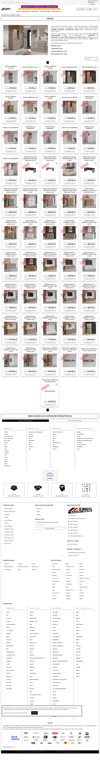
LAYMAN (32, 697)
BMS (7, 648)
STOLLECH (78, 645)
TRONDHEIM (80, 446)
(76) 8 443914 (73, 524)
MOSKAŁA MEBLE (57, 673)
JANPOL (31, 670)
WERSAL (78, 670)
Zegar (80, 598)
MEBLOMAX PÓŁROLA (58, 655)
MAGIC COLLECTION (57, 432)
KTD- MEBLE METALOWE (35, 694)
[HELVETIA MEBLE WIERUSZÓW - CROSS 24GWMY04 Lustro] (30, 77)
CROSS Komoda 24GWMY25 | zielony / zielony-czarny (69, 317)
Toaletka (81, 593)
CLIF (5, 455)
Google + (38, 514)
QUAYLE (55, 449)
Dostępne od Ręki (9, 529)
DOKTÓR (8, 673)
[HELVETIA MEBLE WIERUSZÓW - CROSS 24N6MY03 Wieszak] (50, 107)
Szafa (80, 590)
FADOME (32, 612)
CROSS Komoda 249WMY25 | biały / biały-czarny (50, 317)
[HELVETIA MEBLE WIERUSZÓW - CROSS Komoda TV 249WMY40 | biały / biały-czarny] (50, 296)
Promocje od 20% (9, 535)
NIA (53, 440)
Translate (92, 4)
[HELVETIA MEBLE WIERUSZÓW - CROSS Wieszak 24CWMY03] (30, 137)
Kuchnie (34, 563)
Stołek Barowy (69, 590)
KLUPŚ (31, 685)
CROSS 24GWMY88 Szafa (69, 67)
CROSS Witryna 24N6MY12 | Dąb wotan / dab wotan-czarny (50, 349)
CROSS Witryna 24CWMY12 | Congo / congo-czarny (30, 349)
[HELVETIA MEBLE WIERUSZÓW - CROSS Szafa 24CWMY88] (69, 107)
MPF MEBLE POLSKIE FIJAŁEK (59, 679)
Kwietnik (54, 575)
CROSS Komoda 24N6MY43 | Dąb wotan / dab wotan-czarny (30, 254)
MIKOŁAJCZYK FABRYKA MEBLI (60, 661)
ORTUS (54, 691)
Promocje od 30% (9, 537)
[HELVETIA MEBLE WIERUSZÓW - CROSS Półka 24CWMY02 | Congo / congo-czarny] (89, 360)
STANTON (79, 442)
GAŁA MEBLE (33, 636)
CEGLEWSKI (9, 658)
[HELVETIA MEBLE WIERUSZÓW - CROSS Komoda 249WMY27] (89, 137)
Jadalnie (20, 563)
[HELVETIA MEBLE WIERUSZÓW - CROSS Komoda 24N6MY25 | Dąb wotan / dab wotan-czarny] (11, 328)
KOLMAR (32, 688)
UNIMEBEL (78, 658)
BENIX (7, 636)
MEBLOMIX (55, 658)
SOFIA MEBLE (79, 636)
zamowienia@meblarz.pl (76, 536)
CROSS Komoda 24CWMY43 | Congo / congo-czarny (10, 254)
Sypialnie (34, 569)
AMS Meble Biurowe (11, 624)
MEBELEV (55, 624)
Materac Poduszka (84, 578)
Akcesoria (54, 563)
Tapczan (68, 593)
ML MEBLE (55, 667)
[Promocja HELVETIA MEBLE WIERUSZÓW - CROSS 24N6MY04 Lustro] (26, 103)
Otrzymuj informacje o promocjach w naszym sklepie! (47, 522)
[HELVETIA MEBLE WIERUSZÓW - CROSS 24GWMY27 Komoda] (50, 77)
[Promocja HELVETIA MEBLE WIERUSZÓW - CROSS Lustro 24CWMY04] (6, 134)
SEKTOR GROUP (79, 624)
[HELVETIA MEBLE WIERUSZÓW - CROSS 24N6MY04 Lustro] (30, 107)
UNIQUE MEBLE (79, 661)
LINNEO (31, 704)
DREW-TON (8, 676)
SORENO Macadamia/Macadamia (84, 440)
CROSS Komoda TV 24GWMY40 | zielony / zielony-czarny (30, 286)
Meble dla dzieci (8, 566)
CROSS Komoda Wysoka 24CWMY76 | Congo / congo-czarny (50, 190)
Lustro (67, 578)
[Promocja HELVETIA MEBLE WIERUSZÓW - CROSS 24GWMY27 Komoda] (45, 73)
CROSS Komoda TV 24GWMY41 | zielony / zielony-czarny (10, 286)
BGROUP (8, 642)
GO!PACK (32, 645)
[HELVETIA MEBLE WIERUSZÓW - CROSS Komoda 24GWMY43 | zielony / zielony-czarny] (69, 233)
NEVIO (54, 438)
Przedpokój (69, 584)
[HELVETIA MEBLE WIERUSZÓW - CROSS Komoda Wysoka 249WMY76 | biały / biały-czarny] (30, 201)
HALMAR (32, 655)
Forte (31, 624)
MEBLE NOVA (56, 639)
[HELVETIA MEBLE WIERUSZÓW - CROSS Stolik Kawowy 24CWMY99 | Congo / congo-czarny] (50, 169)
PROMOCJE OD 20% (39, 6)
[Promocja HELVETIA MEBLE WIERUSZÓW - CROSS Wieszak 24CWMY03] (26, 134)
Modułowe (68, 581)
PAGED (54, 694)
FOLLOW (31, 434)
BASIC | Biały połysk (8, 438)
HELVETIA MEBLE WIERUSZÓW (37, 658)
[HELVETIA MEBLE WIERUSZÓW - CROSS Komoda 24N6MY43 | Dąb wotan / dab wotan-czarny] (30, 264)
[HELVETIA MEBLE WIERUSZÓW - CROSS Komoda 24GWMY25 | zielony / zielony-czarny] (69, 328)
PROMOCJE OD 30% (51, 6)
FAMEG (31, 615)
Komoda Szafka (56, 569)
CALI (5, 444)
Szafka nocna (55, 593)
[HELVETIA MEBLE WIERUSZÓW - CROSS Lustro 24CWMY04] (11, 137)
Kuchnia (81, 572)
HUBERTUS (32, 667)
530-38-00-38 (73, 533)
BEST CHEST (7, 440)
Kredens (54, 572)
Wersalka (68, 595)
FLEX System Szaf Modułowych (36, 432)
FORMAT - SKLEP (33, 621)
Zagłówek (68, 598)
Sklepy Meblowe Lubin (9, 747)
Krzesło (68, 572)
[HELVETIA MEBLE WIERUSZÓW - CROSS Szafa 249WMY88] (11, 169)
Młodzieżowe (35, 566)
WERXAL (78, 673)
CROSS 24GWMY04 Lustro (30, 67)
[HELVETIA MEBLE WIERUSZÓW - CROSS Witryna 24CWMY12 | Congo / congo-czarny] (30, 360)
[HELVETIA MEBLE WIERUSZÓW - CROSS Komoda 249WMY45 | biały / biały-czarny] (30, 233)
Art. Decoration (9, 630)
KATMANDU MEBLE (34, 679)
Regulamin (18, 2)
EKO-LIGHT (8, 682)
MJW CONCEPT (56, 664)
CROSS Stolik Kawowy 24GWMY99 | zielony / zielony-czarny (89, 158)
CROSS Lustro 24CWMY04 (11, 127)
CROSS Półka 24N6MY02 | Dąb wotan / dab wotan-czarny (69, 349)
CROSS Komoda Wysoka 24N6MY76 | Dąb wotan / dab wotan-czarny (69, 190)
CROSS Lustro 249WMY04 (70, 127)
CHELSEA (6, 451)
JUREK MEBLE (33, 673)
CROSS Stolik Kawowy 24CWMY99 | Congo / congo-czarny (50, 158)
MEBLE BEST (56, 633)
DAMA (5, 461)
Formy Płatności (8, 520)
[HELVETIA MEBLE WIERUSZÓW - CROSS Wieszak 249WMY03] (50, 137)
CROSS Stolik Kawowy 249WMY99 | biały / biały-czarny (69, 158)
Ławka (81, 575)
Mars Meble (55, 612)
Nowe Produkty (8, 526)
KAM (31, 676)
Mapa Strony (7, 543)
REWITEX (78, 618)
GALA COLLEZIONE (34, 633)
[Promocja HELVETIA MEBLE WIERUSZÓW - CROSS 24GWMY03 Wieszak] (6, 73)
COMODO (8, 661)
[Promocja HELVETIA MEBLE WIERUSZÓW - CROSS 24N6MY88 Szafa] (84, 73)
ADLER (7, 612)
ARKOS (8, 627)
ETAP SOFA (9, 685)
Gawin (31, 639)
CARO (5, 449)
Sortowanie (91, 57)
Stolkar (77, 642)
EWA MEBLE (9, 688)
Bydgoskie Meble (10, 652)
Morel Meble (55, 670)
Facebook (38, 508)
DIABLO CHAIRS (10, 670)
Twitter (38, 511)
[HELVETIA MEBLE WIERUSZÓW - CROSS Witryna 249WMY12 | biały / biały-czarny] (11, 360)
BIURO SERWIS (9, 645)
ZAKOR (77, 676)
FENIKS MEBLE (33, 618)
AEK (7, 615)
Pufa (80, 584)
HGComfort (32, 661)
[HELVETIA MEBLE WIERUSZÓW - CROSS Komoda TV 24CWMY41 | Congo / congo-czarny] (69, 264)
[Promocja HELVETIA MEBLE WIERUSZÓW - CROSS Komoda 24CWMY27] (84, 103)
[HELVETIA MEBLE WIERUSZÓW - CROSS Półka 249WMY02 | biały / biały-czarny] (50, 390)
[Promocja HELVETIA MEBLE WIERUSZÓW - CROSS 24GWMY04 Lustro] (26, 73)
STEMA (77, 639)
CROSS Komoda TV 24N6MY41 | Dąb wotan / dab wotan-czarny (50, 254)
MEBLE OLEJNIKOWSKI (58, 645)
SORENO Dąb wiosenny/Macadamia (85, 438)
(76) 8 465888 (73, 527)
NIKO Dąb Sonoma (57, 442)
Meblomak (55, 648)
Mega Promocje (8, 540)
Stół (53, 590)
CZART (8, 664)
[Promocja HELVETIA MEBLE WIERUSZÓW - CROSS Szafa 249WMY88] (6, 165)
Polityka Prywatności (9, 511)
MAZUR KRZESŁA (57, 618)
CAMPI (5, 446)
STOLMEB (78, 648)
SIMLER (77, 630)
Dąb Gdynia (9, 667)
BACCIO (6, 434)
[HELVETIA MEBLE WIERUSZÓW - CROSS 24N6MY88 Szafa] (89, 77)
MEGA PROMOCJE (56, 11)
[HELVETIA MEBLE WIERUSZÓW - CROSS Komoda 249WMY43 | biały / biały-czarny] (89, 233)
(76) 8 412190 (73, 530)
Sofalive (77, 633)
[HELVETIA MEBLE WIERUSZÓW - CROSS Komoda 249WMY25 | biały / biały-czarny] (50, 328)
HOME (30, 438)
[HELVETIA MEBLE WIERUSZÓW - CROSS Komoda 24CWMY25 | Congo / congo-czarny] (30, 328)
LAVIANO (31, 446)
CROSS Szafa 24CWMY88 (69, 97)
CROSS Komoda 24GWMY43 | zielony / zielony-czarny (69, 222)
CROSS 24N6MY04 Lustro (30, 97)
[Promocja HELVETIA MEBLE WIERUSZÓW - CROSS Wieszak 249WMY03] (45, 134)
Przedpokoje (7, 569)
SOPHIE (78, 436)
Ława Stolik (69, 575)
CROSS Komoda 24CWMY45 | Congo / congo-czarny (10, 222)
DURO (5, 463)
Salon (19, 569)
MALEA (54, 434)
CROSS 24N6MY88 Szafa (89, 67)
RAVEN (77, 612)
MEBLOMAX (55, 652)
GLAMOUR (31, 436)
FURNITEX (32, 627)
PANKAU (55, 697)
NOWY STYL (56, 685)
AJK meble (8, 618)
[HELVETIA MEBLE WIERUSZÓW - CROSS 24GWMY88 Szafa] (69, 77)
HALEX (31, 652)
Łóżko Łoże (55, 578)
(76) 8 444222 (73, 521)
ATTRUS (6, 432)
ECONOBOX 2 (7, 465)
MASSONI (55, 615)
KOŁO (31, 691)
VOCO (78, 449)
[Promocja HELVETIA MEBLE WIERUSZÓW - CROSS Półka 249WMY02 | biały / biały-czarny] (45, 387)
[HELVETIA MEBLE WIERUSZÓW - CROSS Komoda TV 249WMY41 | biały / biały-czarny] (89, 264)
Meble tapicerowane (23, 566)
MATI (54, 436)
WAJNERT (78, 667)
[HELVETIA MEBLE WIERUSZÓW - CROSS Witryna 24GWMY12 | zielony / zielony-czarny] (89, 328)
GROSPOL (32, 648)
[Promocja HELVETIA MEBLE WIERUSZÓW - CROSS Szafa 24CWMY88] (65, 103)
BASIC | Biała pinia (8, 436)
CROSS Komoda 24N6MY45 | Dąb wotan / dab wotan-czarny (89, 190)
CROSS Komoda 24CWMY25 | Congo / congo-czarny (30, 317)
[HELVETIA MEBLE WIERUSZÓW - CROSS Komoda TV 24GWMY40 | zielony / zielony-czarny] (30, 296)
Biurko (81, 563)
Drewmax (8, 679)
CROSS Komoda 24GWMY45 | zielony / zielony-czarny (50, 222)
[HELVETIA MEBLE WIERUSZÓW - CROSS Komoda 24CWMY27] (89, 107)
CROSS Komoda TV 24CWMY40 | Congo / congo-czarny (69, 286)
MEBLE (18, 11)
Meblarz (54, 630)
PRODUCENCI (35, 11)
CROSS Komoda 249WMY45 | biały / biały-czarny (30, 222)
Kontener (81, 569)
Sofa (67, 587)
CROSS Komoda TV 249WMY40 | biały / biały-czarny (50, 286)
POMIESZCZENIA (25, 11)
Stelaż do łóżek (83, 587)
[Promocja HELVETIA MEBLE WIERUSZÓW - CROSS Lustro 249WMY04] (65, 134)
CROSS (6, 459)
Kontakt (23, 2)
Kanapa (81, 566)
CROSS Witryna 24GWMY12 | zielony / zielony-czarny (89, 317)
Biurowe (6, 563)
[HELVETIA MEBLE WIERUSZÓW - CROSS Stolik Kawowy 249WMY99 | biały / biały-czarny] (69, 169)
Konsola (68, 569)
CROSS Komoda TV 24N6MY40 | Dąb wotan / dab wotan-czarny (89, 286)
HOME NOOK (31, 440)
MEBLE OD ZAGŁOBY (57, 642)
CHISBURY (6, 453)
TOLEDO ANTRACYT (81, 444)
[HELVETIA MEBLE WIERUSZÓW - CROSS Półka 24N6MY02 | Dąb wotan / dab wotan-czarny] (69, 360)
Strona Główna (12, 2)
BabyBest (8, 633)
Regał (53, 587)
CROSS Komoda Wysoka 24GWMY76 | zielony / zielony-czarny (11, 190)
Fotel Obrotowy (70, 566)
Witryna (54, 598)
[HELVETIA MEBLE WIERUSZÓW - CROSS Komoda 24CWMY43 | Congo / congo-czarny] (11, 264)
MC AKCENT (55, 621)
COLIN (5, 457)
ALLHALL (8, 621)
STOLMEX (78, 652)
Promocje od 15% (8, 532)
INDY (30, 444)
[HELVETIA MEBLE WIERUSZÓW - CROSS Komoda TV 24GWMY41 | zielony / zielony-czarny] (11, 296)
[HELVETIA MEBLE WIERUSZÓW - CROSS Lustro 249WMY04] (69, 137)
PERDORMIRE (56, 701)
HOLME (31, 664)
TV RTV (54, 595)
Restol (77, 615)
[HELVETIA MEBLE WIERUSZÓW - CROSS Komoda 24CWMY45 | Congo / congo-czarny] (11, 233)
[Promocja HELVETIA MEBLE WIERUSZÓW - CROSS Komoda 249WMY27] (84, 134)
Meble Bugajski (56, 636)
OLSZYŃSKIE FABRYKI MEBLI (59, 688)
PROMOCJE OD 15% (27, 6)
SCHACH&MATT (80, 434)
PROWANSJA (56, 446)
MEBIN (54, 627)
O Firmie (6, 523)
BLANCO (6, 442)
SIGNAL (77, 627)
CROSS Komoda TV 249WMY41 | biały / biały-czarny (89, 254)
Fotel (53, 566)
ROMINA (79, 432)
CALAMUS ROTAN (10, 655)
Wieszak (81, 595)
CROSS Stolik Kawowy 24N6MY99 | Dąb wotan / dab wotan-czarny (30, 158)
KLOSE (31, 682)
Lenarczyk (32, 701)
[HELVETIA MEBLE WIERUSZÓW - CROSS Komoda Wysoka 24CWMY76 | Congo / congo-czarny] (50, 201)
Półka (53, 584)
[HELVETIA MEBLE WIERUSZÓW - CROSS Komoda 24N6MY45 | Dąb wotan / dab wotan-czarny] (89, 201)
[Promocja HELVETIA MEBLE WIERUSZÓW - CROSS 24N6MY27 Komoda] (6, 103)
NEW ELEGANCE (56, 682)
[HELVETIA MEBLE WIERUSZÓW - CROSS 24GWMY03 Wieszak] (11, 77)
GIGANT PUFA (33, 642)
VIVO (77, 664)
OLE (54, 444)
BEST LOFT (8, 639)
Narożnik (81, 581)
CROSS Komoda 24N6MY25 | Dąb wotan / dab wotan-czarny (10, 317)
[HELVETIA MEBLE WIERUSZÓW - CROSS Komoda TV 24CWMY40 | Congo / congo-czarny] (69, 296)
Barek (67, 563)
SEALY (77, 621)
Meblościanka (55, 581)
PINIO (54, 704)
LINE (30, 449)
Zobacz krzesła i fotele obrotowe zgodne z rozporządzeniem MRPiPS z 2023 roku (39, 8)
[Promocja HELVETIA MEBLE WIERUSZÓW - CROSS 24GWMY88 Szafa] (65, 73)
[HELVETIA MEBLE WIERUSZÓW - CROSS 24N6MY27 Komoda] (11, 107)
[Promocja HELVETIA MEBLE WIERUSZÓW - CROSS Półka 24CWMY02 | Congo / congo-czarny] (84, 356)
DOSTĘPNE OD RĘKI (45, 11)
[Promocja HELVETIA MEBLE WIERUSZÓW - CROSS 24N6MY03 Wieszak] (45, 103)
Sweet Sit (78, 655)
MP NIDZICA (55, 676)
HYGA (30, 442)
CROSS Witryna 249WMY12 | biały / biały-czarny (10, 349)
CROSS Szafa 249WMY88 (10, 158)
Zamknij (34, 713)
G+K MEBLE (32, 630)
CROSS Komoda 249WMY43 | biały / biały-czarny (89, 222)
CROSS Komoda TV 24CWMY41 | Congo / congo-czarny (69, 254)
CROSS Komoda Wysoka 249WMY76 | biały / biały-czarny (30, 190)
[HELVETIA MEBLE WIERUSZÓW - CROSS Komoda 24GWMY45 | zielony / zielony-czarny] (50, 233)
